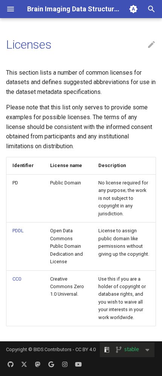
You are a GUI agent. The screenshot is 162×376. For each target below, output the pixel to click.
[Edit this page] (151, 45)
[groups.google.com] (51, 364)
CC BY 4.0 (85, 349)
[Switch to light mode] (133, 9)
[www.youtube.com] (78, 364)
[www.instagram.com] (65, 364)
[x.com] (24, 364)
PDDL (18, 230)
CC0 (16, 279)
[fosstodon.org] (38, 364)
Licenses (28, 44)
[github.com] (11, 364)
